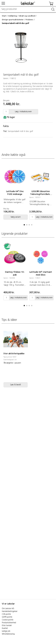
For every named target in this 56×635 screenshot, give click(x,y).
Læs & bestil (15, 385)
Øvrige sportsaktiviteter (13, 20)
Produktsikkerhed (9, 623)
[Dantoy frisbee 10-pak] (14, 257)
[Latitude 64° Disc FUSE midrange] (14, 176)
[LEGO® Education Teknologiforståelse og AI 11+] (40, 176)
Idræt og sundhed (27, 16)
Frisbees (29, 20)
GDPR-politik (7, 617)
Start (4, 16)
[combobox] (28, 9)
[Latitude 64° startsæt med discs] (40, 257)
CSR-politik (6, 614)
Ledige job (6, 631)
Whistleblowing (8, 634)
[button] (24, 224)
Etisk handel (7, 626)
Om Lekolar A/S (8, 609)
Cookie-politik (7, 620)
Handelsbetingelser (9, 611)
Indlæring (12, 16)
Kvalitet (5, 628)
